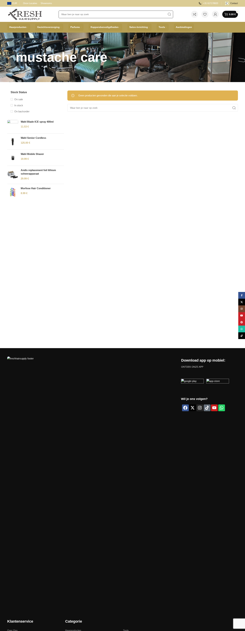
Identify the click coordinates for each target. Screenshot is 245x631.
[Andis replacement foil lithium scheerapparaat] (12, 174)
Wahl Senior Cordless (33, 137)
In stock (18, 105)
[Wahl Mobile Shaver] (12, 157)
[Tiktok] (207, 407)
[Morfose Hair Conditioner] (12, 192)
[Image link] (92, 482)
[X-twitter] (192, 407)
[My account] (215, 14)
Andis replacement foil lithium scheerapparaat (38, 172)
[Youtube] (214, 407)
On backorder (21, 111)
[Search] (169, 14)
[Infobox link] (208, 3)
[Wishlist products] (205, 14)
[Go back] (11, 57)
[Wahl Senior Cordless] (12, 141)
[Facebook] (185, 407)
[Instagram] (200, 407)
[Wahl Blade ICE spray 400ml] (12, 125)
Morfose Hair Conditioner (36, 188)
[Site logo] (25, 14)
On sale (18, 99)
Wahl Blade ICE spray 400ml (37, 121)
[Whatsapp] (221, 407)
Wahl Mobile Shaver (32, 154)
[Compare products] (194, 14)
